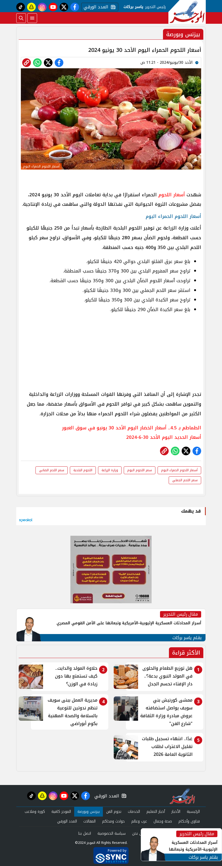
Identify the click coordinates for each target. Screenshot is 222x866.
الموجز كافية (61, 811)
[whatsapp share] (37, 62)
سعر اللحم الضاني (51, 470)
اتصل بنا (84, 833)
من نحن (138, 833)
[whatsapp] (26, 62)
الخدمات (134, 811)
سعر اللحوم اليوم (139, 470)
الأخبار (175, 811)
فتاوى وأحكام (189, 821)
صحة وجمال (163, 821)
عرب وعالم (139, 821)
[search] (21, 18)
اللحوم (164, 194)
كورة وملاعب (35, 811)
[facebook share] (59, 62)
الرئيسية (193, 811)
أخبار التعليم (155, 811)
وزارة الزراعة (110, 470)
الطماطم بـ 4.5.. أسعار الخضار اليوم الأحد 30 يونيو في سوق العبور (131, 427)
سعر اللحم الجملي (185, 480)
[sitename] (182, 796)
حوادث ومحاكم (113, 821)
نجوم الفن (113, 811)
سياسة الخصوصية (111, 833)
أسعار (178, 194)
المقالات (89, 821)
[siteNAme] (187, 12)
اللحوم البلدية (82, 470)
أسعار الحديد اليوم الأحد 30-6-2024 (163, 437)
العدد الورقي (94, 7)
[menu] (32, 18)
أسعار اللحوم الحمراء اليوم (179, 470)
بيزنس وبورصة (88, 811)
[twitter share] (48, 62)
